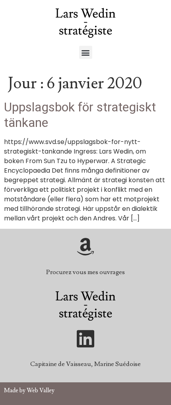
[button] (85, 52)
